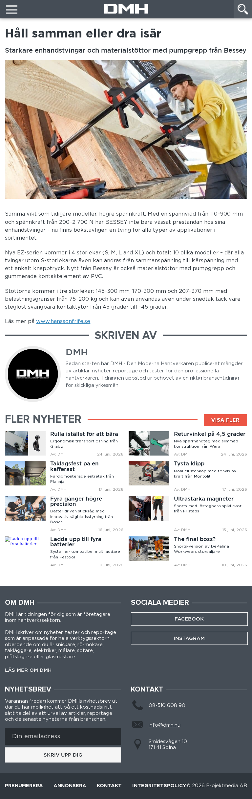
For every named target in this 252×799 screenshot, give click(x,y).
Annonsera (69, 786)
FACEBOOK (189, 619)
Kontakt (109, 786)
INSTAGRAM (189, 638)
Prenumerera (24, 786)
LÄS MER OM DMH (28, 670)
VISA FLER (225, 420)
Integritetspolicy (159, 786)
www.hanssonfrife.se (63, 321)
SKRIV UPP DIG (63, 755)
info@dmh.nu (164, 725)
